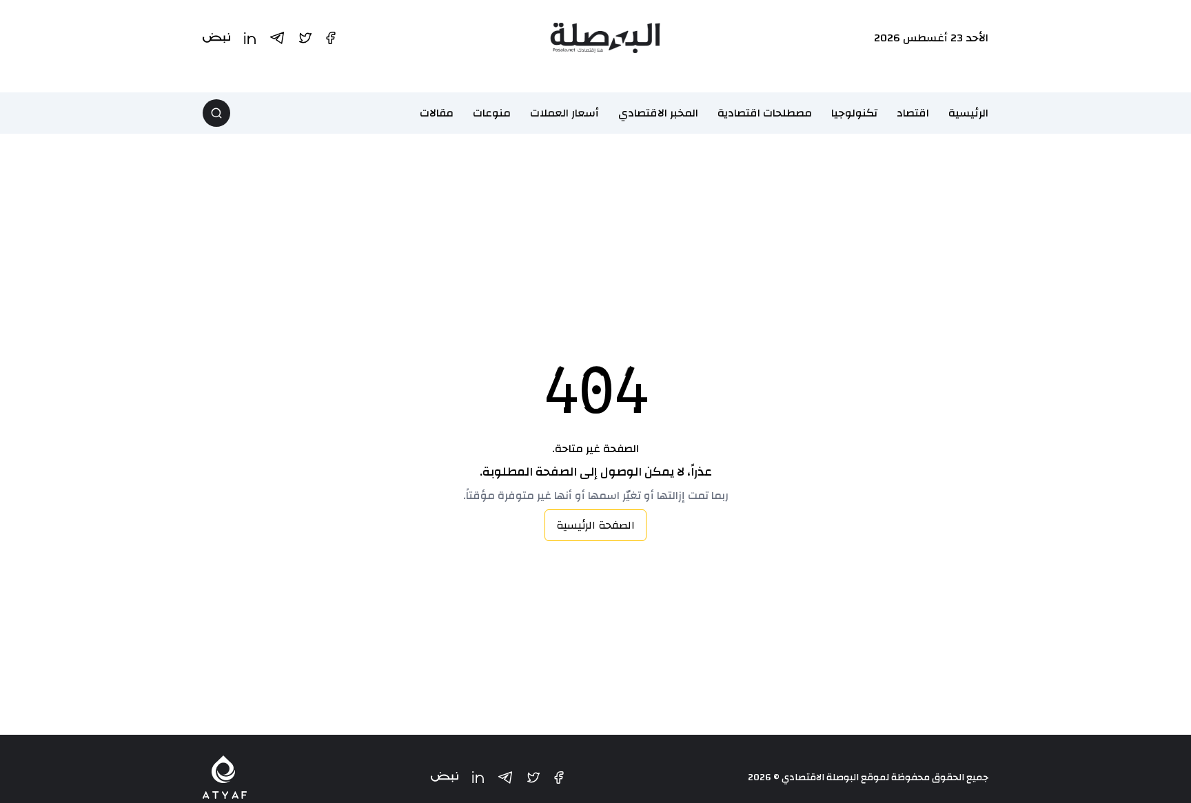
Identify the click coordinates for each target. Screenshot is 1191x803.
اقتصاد (913, 113)
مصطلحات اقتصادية (764, 113)
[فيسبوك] (559, 777)
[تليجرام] (505, 777)
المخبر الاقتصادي (658, 113)
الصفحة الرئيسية (595, 525)
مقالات (437, 113)
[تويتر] (533, 777)
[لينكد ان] (478, 777)
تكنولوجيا (854, 113)
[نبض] (444, 777)
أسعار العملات (564, 113)
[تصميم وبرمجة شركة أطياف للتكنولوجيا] (225, 777)
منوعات (492, 113)
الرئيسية (968, 113)
